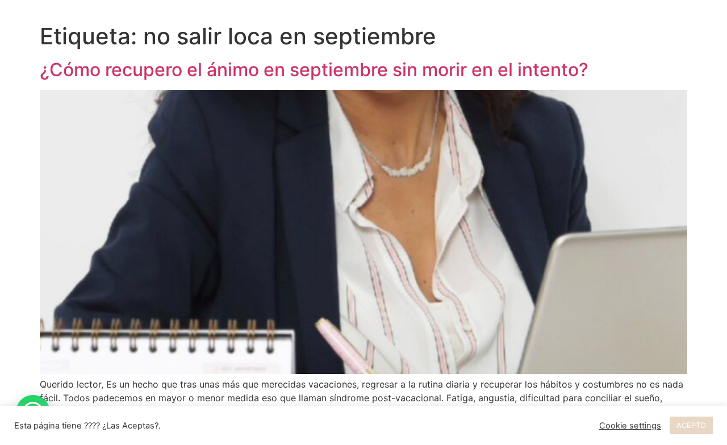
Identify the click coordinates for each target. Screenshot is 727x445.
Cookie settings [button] (630, 426)
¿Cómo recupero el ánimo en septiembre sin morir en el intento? (314, 70)
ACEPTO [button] (691, 425)
